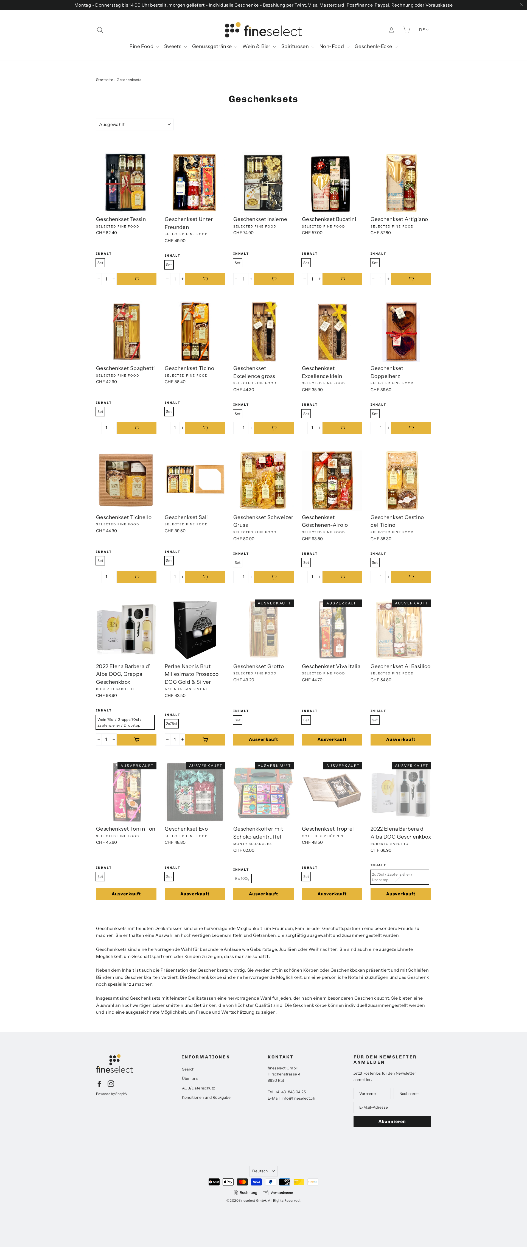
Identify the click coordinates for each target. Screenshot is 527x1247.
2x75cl (171, 723)
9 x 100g (242, 878)
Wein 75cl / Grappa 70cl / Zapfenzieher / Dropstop (119, 722)
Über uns (190, 1078)
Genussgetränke (212, 46)
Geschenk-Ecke (374, 46)
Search (188, 1069)
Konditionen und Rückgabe (206, 1097)
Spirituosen (295, 46)
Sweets (173, 46)
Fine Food (142, 46)
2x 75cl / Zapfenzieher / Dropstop (392, 877)
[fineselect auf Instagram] (111, 1083)
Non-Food (332, 46)
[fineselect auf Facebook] (99, 1083)
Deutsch (260, 1170)
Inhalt (104, 254)
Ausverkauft (263, 739)
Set (100, 262)
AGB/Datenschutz (198, 1088)
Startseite (104, 79)
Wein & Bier (257, 46)
